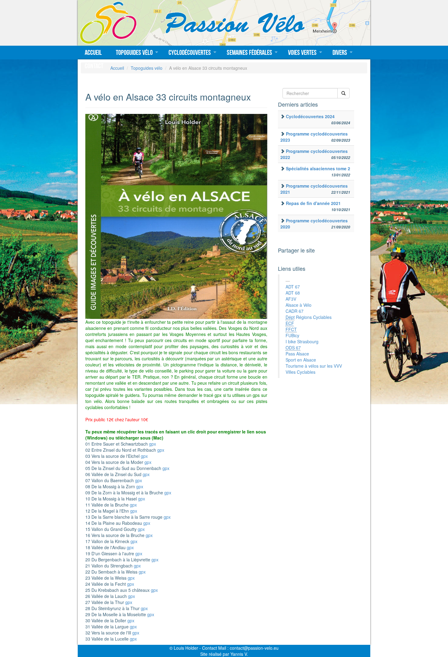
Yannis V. (239, 654)
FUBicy (292, 335)
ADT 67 (293, 287)
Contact (94, 66)
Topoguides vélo (134, 52)
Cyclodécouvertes (190, 52)
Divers (339, 52)
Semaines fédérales (249, 52)
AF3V (291, 299)
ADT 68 (293, 293)
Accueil (93, 52)
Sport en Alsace (301, 360)
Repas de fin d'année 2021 (313, 203)
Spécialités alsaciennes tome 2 (318, 168)
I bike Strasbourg (302, 341)
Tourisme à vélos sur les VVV (314, 366)
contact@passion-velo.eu (254, 648)
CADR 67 (295, 311)
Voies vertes (302, 52)
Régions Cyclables (309, 317)
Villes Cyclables (300, 372)
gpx (152, 444)
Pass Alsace (297, 354)
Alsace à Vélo (298, 305)
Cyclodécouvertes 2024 (310, 116)
